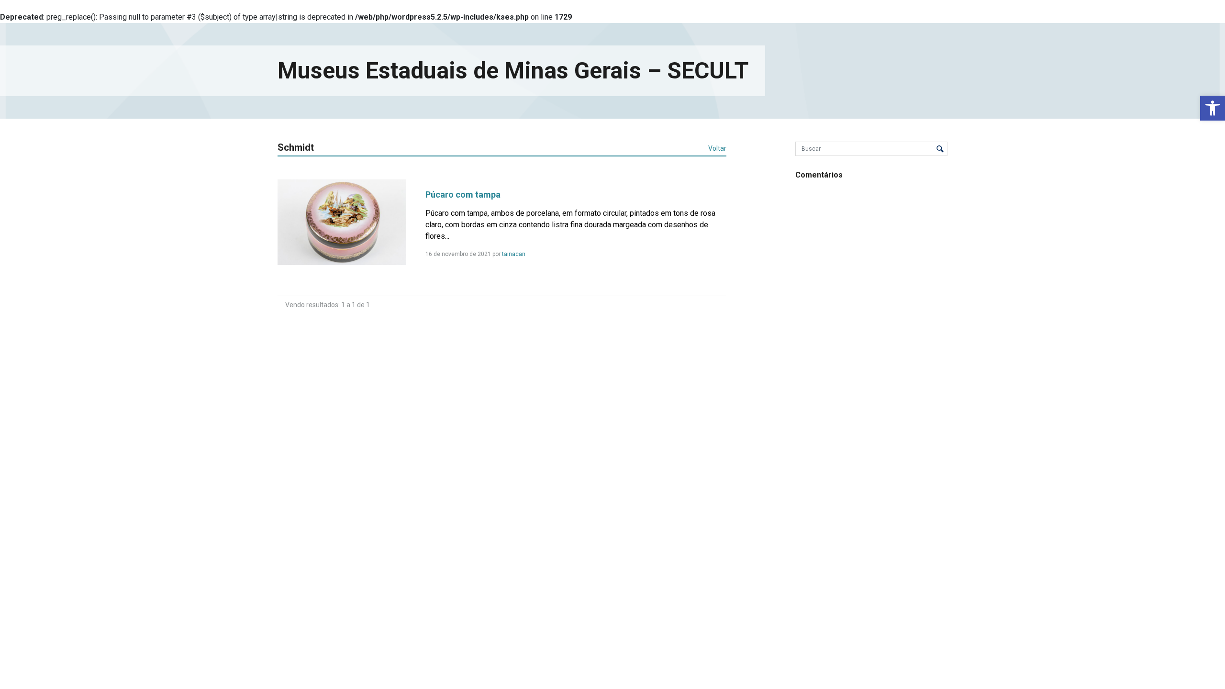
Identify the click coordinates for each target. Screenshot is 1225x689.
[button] (1212, 108)
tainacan (513, 254)
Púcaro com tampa (463, 194)
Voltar (717, 148)
